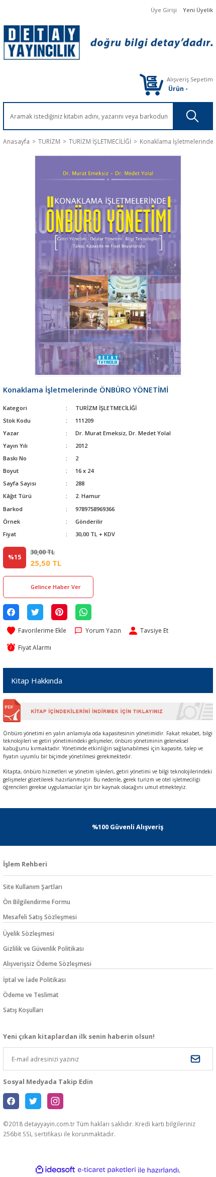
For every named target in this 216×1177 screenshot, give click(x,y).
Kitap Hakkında (36, 680)
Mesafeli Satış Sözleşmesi (40, 917)
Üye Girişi (164, 10)
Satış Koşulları (23, 1010)
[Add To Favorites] (36, 630)
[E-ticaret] (106, 1170)
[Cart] (151, 84)
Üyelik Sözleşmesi (28, 933)
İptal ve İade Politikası (34, 979)
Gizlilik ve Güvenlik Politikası (43, 948)
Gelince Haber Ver (56, 587)
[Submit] (195, 1058)
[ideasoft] (55, 1169)
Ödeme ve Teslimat (31, 995)
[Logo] (108, 42)
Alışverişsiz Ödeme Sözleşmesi (47, 963)
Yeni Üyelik (198, 10)
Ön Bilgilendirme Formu (36, 902)
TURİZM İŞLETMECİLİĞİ (106, 408)
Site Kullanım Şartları (32, 886)
